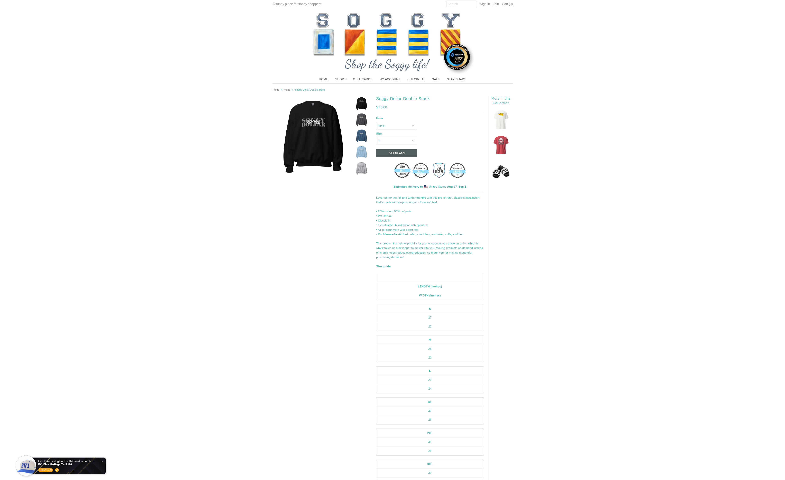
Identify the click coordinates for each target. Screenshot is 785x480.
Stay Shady (456, 79)
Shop (339, 79)
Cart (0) (507, 4)
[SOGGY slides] (501, 179)
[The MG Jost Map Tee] (501, 128)
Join (496, 4)
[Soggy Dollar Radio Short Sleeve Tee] (501, 154)
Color (379, 118)
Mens (287, 89)
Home (323, 79)
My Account (389, 79)
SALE (436, 79)
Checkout (416, 79)
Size (379, 133)
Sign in (485, 4)
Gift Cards (362, 79)
